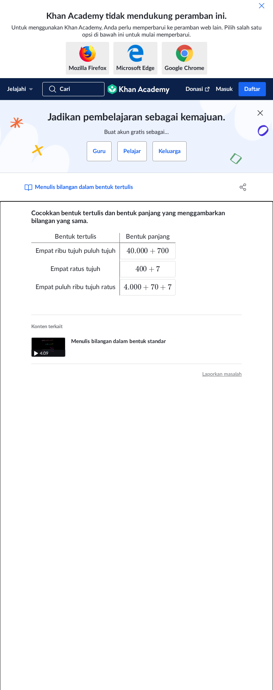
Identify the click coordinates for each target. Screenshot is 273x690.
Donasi (194, 89)
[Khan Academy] (138, 89)
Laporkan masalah (222, 374)
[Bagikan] (243, 187)
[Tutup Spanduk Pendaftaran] (260, 113)
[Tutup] (261, 5)
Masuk (224, 89)
